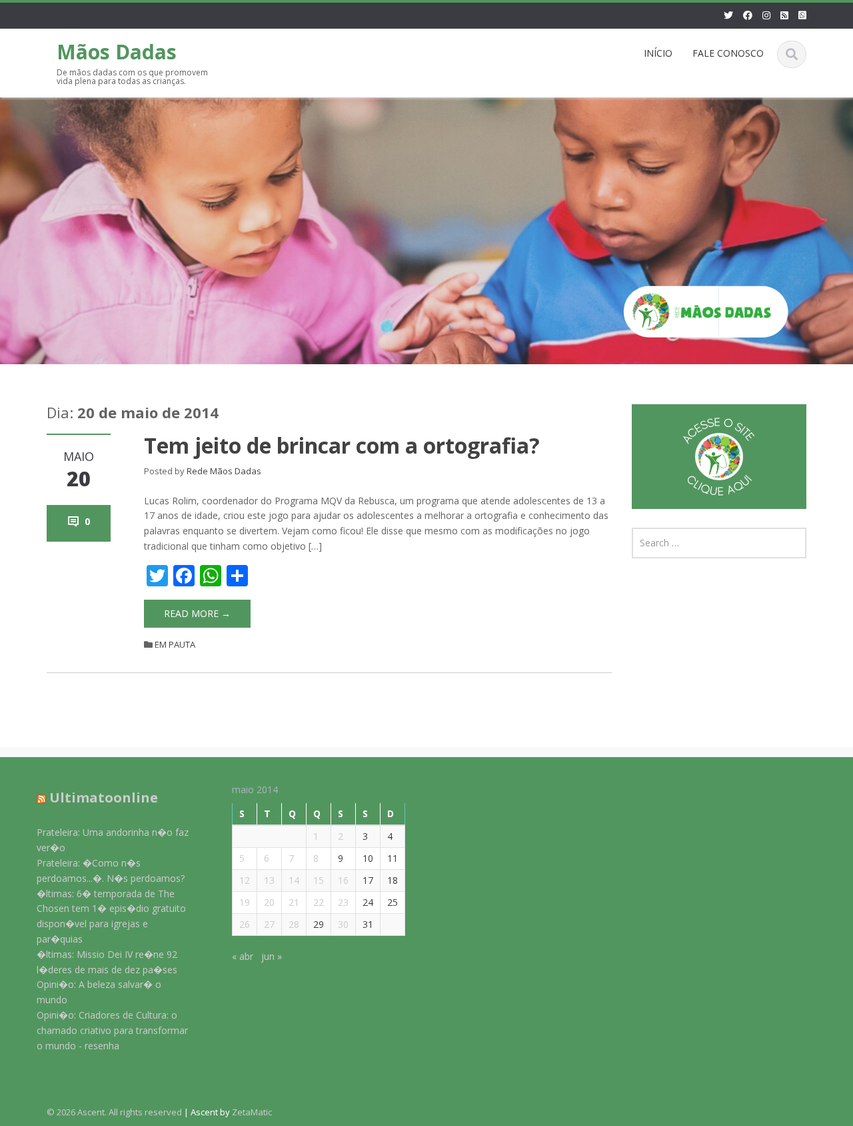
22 (318, 901)
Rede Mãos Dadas (224, 471)
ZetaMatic (252, 1112)
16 (343, 879)
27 (269, 923)
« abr (242, 955)
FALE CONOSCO (728, 53)
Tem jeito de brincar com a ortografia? (342, 445)
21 (294, 901)
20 (269, 901)
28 (294, 923)
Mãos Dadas (117, 51)
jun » (271, 955)
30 (343, 923)
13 (269, 879)
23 (343, 901)
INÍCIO (658, 53)
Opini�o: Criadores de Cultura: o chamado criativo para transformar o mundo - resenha (112, 1029)
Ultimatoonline (103, 797)
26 (244, 923)
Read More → (197, 613)
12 (244, 879)
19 (244, 901)
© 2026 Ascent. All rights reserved (114, 1112)
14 (294, 879)
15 (318, 879)
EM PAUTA (175, 644)
